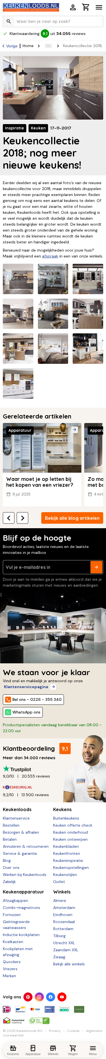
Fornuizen (12, 914)
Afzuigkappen (15, 900)
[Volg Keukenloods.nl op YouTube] (61, 996)
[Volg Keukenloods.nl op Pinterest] (28, 996)
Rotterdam (63, 928)
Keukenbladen (66, 846)
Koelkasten (13, 941)
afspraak (50, 256)
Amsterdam (64, 907)
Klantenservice (16, 818)
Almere (59, 900)
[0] (86, 8)
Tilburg (59, 935)
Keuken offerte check (72, 825)
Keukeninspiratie (68, 860)
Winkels (61, 891)
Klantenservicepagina (26, 686)
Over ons (11, 867)
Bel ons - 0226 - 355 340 (37, 699)
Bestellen (11, 825)
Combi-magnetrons (21, 907)
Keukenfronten (66, 853)
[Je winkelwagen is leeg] (86, 7)
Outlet (59, 881)
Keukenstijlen (65, 874)
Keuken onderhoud (70, 832)
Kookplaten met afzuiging (18, 951)
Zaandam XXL (65, 949)
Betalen (10, 839)
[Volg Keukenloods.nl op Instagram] (39, 996)
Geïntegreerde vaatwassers (16, 924)
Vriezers (10, 968)
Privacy (55, 1031)
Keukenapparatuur (23, 891)
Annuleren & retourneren (26, 846)
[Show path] (48, 46)
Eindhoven (62, 914)
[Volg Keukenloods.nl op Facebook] (50, 996)
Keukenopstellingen (71, 867)
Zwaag (59, 956)
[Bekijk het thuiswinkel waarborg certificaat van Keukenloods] (14, 1018)
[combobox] (53, 21)
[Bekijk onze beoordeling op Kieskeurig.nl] (53, 787)
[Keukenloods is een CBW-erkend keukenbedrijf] (39, 1018)
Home (28, 45)
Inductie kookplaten (21, 934)
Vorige (12, 46)
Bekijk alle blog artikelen (72, 518)
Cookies (73, 1031)
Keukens (62, 809)
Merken (9, 975)
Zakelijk (9, 881)
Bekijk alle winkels (69, 963)
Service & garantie (20, 853)
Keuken (38, 128)
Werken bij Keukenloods (24, 874)
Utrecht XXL (64, 942)
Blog (7, 860)
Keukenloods (17, 809)
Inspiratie (14, 128)
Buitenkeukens (66, 818)
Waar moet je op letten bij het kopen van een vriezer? (39, 482)
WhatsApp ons (26, 712)
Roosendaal (64, 921)
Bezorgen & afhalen (21, 832)
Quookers (12, 961)
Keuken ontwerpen (70, 839)
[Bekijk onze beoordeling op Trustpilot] (53, 768)
